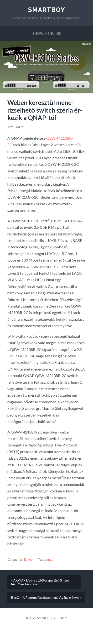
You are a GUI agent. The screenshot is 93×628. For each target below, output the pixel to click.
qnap (49, 559)
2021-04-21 (16, 127)
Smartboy (46, 9)
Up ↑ (63, 618)
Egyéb (28, 559)
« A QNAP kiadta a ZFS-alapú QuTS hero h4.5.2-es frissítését (40, 582)
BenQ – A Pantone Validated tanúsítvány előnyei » (46, 597)
